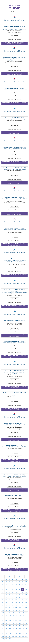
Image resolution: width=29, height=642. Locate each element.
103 (23, 607)
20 (12, 581)
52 (12, 592)
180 (13, 633)
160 (26, 625)
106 (6, 610)
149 (16, 623)
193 (3, 638)
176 (26, 631)
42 (6, 589)
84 (12, 602)
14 (19, 579)
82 (6, 602)
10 (6, 579)
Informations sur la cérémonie (14, 39)
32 (26, 584)
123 (10, 615)
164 (13, 628)
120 (26, 612)
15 (22, 579)
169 (3, 631)
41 (2, 589)
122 (6, 615)
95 (22, 605)
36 (12, 587)
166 (20, 628)
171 (10, 631)
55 (22, 592)
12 (12, 579)
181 (16, 633)
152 (26, 623)
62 (19, 594)
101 (16, 607)
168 (26, 628)
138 (6, 620)
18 (6, 581)
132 (13, 618)
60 (12, 594)
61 (16, 594)
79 (22, 600)
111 (23, 610)
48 (26, 589)
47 (22, 589)
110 (19, 610)
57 (2, 594)
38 (19, 587)
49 (2, 592)
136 (26, 618)
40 (26, 587)
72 (26, 597)
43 (9, 589)
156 (13, 625)
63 (22, 594)
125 (16, 615)
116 (13, 612)
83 (9, 602)
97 (2, 607)
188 (13, 636)
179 (10, 633)
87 (22, 602)
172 (13, 631)
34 (6, 587)
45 (16, 589)
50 (6, 592)
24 (26, 581)
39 (22, 587)
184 (26, 633)
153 (3, 625)
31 (22, 584)
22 (19, 581)
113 (3, 612)
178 (6, 633)
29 (16, 584)
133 (16, 618)
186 (6, 636)
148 (13, 623)
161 (3, 628)
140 (13, 620)
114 (6, 612)
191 (23, 636)
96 (26, 605)
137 (3, 620)
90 (6, 605)
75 (9, 600)
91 (9, 605)
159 (23, 625)
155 (10, 625)
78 (19, 600)
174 (20, 631)
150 (20, 623)
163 (10, 628)
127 (23, 615)
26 (6, 584)
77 (16, 600)
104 (26, 607)
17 (2, 581)
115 (10, 612)
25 (2, 584)
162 (6, 628)
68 (12, 597)
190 (20, 636)
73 (2, 600)
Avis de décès (14, 35)
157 (16, 625)
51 (9, 592)
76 (12, 600)
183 (23, 633)
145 (3, 623)
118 (19, 612)
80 (26, 600)
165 (16, 628)
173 (16, 631)
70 (19, 597)
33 (2, 587)
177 (3, 633)
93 (16, 605)
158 (20, 625)
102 (20, 607)
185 (3, 636)
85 (16, 602)
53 (16, 592)
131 (10, 618)
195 (10, 638)
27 (9, 584)
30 (19, 584)
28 (12, 584)
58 (6, 594)
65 (2, 597)
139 (10, 620)
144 (26, 620)
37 (16, 587)
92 (12, 605)
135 (23, 618)
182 (20, 633)
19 (9, 581)
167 (23, 628)
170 (6, 631)
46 (19, 589)
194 (6, 638)
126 (20, 615)
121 (3, 615)
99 (9, 607)
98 (6, 607)
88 (26, 602)
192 (26, 636)
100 (13, 607)
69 (16, 597)
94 (19, 605)
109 (16, 610)
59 (9, 594)
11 (9, 579)
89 (2, 605)
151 (23, 623)
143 (23, 620)
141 (16, 620)
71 (22, 597)
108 (13, 610)
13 (16, 579)
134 (20, 618)
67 (9, 597)
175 (23, 631)
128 (26, 615)
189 (16, 636)
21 (16, 581)
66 (6, 597)
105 (3, 610)
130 (6, 618)
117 (16, 612)
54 (19, 592)
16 (26, 579)
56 (26, 592)
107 (10, 610)
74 (6, 600)
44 (12, 589)
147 (10, 623)
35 (9, 587)
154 (6, 625)
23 (22, 581)
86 (19, 602)
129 (3, 618)
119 (23, 612)
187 (10, 636)
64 (26, 594)
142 (20, 620)
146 (6, 623)
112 (26, 610)
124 (13, 615)
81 (2, 602)
